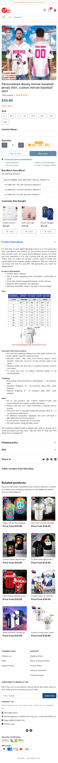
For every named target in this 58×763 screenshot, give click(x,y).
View (11, 231)
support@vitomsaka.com (14, 720)
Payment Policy (8, 666)
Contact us (6, 656)
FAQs (4, 661)
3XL (42, 115)
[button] (4, 17)
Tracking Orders (37, 675)
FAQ (4, 449)
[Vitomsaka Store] (7, 10)
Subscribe (49, 695)
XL (24, 115)
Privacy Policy (36, 666)
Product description (12, 242)
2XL (33, 115)
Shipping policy (10, 442)
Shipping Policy (36, 656)
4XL (51, 115)
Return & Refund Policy (40, 661)
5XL (5, 122)
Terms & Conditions (38, 670)
